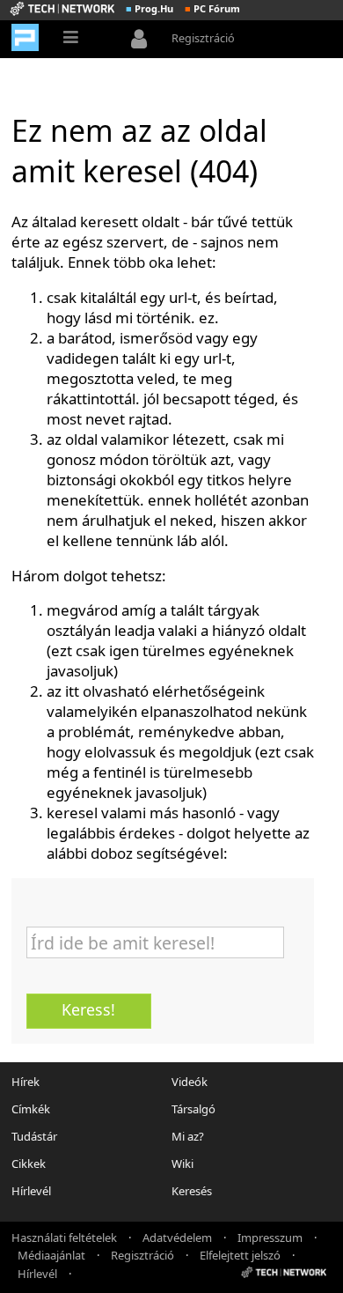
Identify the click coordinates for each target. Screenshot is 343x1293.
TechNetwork (62, 8)
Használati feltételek (64, 1236)
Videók (190, 1082)
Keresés (192, 1191)
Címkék (30, 1109)
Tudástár (34, 1136)
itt (72, 691)
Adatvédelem (177, 1236)
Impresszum (270, 1236)
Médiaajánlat (51, 1254)
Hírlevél (31, 1191)
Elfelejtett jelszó (240, 1254)
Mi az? (188, 1136)
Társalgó (193, 1109)
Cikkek (28, 1163)
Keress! (88, 1009)
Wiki (182, 1163)
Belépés (143, 40)
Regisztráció (203, 38)
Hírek (25, 1082)
